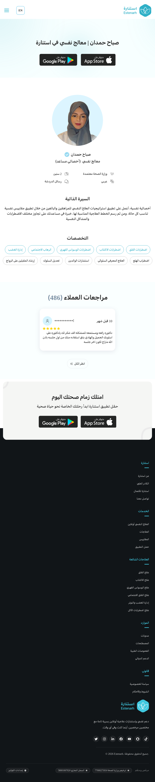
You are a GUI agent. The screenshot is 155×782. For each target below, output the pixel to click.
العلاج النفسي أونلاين (138, 524)
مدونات (145, 635)
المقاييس (144, 539)
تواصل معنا (143, 498)
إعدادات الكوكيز (16, 770)
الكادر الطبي (143, 483)
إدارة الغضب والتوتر (139, 602)
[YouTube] (129, 739)
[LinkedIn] (113, 739)
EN (20, 10)
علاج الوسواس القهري (138, 587)
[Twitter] (96, 739)
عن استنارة (143, 476)
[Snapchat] (138, 739)
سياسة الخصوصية (139, 684)
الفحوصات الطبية (139, 650)
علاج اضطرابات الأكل (138, 610)
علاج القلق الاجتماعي (138, 595)
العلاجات (144, 531)
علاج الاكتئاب (142, 580)
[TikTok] (146, 739)
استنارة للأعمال (141, 491)
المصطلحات (142, 643)
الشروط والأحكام (140, 691)
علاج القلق (143, 572)
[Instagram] (104, 739)
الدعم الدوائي (142, 658)
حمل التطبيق (142, 546)
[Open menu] (6, 10)
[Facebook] (121, 739)
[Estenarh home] (135, 706)
